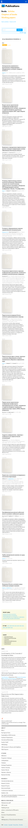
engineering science (7, 615)
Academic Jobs (4, 793)
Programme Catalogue (6, 758)
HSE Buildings (4, 744)
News (2, 649)
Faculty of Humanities (21, 677)
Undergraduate (4, 760)
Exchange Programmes (6, 765)
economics (13, 614)
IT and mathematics (7, 617)
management (16, 617)
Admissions (3, 755)
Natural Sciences (7, 642)
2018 (9, 627)
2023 (18, 625)
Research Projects (5, 785)
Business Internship (5, 774)
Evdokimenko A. (11, 478)
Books (4, 11)
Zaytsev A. (4, 72)
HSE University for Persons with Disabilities (11, 747)
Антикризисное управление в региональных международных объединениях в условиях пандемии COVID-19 (12, 68)
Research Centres (5, 783)
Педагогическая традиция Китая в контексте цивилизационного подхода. (13, 316)
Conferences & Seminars (7, 790)
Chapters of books (9, 14)
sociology (5, 618)
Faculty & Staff (4, 742)
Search (19, 29)
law (12, 617)
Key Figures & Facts (5, 732)
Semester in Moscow (6, 772)
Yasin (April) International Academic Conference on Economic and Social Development (13, 796)
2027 (8, 625)
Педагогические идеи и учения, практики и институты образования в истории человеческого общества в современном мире (13, 359)
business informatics (7, 614)
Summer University (5, 767)
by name (4, 45)
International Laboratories (7, 781)
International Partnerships (7, 740)
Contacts (6, 824)
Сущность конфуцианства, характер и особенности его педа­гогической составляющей (12, 436)
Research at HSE (13, 21)
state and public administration (13, 618)
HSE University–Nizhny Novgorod (9, 678)
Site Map (21, 824)
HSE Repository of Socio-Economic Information (12, 819)
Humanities (6, 639)
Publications (12, 6)
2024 (15, 625)
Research (4, 778)
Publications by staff (6, 803)
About (3, 728)
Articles (11, 11)
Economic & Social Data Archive (8, 814)
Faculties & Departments (7, 737)
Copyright (10, 824)
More (11, 627)
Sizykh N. (4, 558)
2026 (11, 625)
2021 (23, 625)
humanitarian (14, 615)
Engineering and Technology (10, 638)
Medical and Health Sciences (10, 641)
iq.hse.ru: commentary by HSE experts (9, 810)
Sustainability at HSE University (8, 735)
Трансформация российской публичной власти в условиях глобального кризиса (13, 513)
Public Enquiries (4, 749)
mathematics (21, 617)
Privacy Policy (15, 824)
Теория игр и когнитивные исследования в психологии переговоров (13, 475)
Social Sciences (7, 643)
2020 (4, 627)
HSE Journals (4, 805)
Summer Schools (5, 770)
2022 (20, 625)
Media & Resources (7, 800)
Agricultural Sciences (8, 636)
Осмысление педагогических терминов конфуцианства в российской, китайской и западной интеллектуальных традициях (14, 272)
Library (2, 812)
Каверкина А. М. (5, 232)
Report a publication (5, 21)
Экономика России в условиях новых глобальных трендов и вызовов (12, 585)
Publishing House (5, 807)
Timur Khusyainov (4, 677)
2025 (13, 625)
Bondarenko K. (9, 587)
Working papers (8, 17)
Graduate (3, 763)
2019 (6, 627)
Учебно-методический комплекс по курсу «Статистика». (13, 555)
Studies (3, 753)
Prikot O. (3, 190)
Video (2, 817)
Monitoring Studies (5, 788)
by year (9, 45)
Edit (26, 826)
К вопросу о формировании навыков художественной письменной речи (12, 229)
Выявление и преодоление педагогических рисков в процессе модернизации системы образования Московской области (14, 148)
